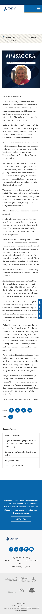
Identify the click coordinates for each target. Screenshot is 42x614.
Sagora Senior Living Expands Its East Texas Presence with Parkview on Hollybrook (21, 443)
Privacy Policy (21, 603)
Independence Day (13, 460)
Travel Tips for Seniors (14, 465)
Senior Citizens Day (13, 435)
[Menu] (39, 9)
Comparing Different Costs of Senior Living (20, 453)
